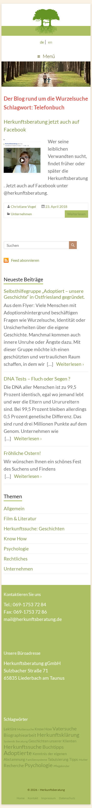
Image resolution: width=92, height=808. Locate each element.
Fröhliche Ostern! (22, 453)
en (50, 42)
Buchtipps (53, 747)
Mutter (83, 759)
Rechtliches (15, 558)
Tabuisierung (58, 759)
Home (21, 798)
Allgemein (14, 508)
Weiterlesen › (70, 364)
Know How (15, 538)
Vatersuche (65, 728)
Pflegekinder (61, 766)
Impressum (48, 798)
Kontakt (33, 798)
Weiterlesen (76, 214)
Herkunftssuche (23, 746)
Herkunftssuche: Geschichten (34, 528)
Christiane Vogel (23, 206)
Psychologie (16, 548)
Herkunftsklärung (58, 734)
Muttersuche (25, 729)
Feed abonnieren (25, 260)
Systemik (9, 741)
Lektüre (10, 729)
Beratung (22, 741)
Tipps (73, 759)
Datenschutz (67, 798)
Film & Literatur (20, 518)
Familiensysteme (36, 759)
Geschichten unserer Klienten (52, 741)
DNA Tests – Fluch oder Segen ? (37, 378)
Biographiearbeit (20, 735)
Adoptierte (18, 752)
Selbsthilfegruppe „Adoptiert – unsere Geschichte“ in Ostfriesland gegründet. (44, 294)
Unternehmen (21, 214)
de (42, 42)
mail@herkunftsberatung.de (33, 619)
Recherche (14, 765)
